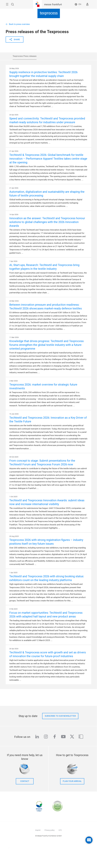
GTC (60, 830)
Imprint (38, 830)
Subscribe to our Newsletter (60, 716)
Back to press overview (19, 24)
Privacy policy (50, 830)
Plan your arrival (72, 781)
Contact (24, 781)
